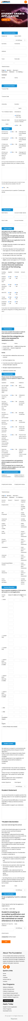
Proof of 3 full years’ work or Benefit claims (22, 436)
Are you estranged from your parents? (4, 429)
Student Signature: (6, 782)
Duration (17, 104)
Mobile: (3, 77)
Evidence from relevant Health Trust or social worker (22, 453)
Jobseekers (4, 547)
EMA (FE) (4, 292)
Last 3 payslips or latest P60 (23, 507)
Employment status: (7, 484)
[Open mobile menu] (26, 2)
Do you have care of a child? (5, 396)
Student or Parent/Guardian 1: (6, 475)
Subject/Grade (11, 595)
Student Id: (4, 36)
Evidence (21, 382)
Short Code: (5, 220)
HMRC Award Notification (23, 525)
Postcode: (17, 59)
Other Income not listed (4, 580)
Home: (16, 77)
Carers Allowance (4, 572)
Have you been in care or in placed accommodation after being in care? (5, 453)
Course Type (3, 595)
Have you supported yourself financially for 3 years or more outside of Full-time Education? (5, 440)
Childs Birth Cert (22, 396)
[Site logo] (5, 2)
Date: (16, 924)
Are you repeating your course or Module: (20, 120)
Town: (3, 59)
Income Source (4, 501)
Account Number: (19, 220)
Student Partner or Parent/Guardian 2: (19, 475)
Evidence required (23, 501)
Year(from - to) (23, 595)
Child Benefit (3, 532)
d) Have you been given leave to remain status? (5, 155)
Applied (10, 272)
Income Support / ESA (4, 541)
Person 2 (17, 500)
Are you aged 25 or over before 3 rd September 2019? (5, 389)
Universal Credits (4, 556)
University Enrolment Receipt (21, 403)
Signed (3, 886)
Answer (12, 382)
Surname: (4, 43)
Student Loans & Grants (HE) (4, 279)
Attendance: (18, 112)
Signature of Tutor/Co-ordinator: (7, 924)
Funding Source (4, 273)
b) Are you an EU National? (5, 138)
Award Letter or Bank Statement (23, 534)
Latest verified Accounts (23, 514)
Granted (17, 272)
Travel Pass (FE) (4, 298)
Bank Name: (5, 213)
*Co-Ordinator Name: (7, 112)
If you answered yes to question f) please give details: (13, 191)
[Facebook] (4, 967)
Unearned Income (4, 519)
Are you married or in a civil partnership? (5, 415)
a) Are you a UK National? (5, 132)
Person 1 (10, 500)
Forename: (17, 43)
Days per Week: (6, 120)
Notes (16, 343)
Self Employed (4, 513)
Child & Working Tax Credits (4, 526)
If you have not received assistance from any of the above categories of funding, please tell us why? (14, 309)
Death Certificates (22, 421)
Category (4, 343)
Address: (4, 51)
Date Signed (18, 782)
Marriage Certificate (21, 413)
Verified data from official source (23, 581)
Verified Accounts (23, 519)
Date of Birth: (18, 36)
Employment (4, 505)
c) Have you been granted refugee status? (5, 146)
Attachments (5, 933)
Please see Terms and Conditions (21, 428)
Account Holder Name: (20, 213)
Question (4, 382)
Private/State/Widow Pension (4, 564)
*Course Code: (5, 96)
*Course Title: (5, 89)
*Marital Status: (5, 66)
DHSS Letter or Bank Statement (23, 542)
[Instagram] (8, 967)
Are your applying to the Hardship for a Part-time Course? (5, 406)
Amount (23, 272)
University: (4, 104)
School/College (17, 595)
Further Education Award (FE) (4, 287)
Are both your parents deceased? (5, 422)
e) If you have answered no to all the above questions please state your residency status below (13, 163)
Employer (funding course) (4, 303)
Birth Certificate (21, 386)
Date (16, 886)
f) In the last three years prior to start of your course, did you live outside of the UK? (13, 183)
